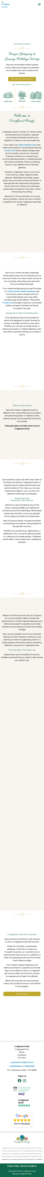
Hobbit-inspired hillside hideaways (21, 291)
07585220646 (15, 1066)
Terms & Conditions (28, 1166)
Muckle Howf (9, 151)
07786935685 (29, 1066)
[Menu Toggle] (39, 4)
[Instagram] (24, 1080)
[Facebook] (19, 1080)
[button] (22, 1119)
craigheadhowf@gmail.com (22, 1062)
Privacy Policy (13, 1166)
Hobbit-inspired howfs (27, 145)
